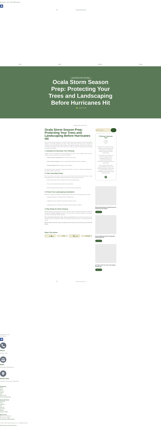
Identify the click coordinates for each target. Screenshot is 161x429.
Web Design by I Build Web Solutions (8, 425)
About (59, 64)
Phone (2, 350)
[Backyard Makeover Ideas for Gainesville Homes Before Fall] (105, 224)
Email (2, 364)
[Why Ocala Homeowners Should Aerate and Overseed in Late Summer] (105, 195)
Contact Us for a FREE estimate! (7, 419)
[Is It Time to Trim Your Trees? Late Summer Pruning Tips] (105, 253)
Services (100, 64)
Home (20, 64)
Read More (98, 240)
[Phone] (3, 345)
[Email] (3, 359)
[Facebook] (1, 6)
